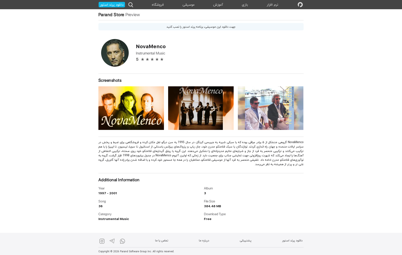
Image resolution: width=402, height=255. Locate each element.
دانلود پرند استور (292, 241)
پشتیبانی (245, 241)
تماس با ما (161, 241)
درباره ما (204, 241)
